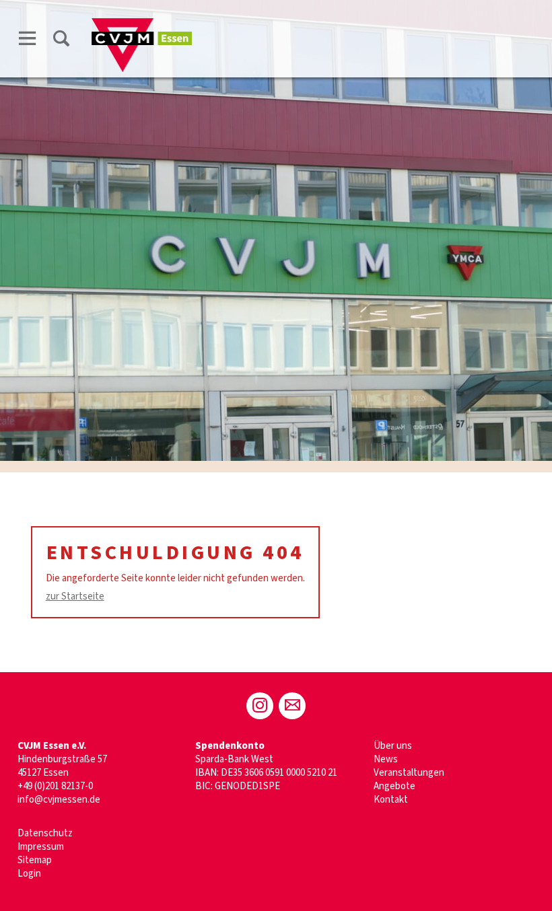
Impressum (41, 847)
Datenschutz (45, 833)
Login (29, 874)
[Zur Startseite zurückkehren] (142, 24)
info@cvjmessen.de (59, 800)
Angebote (394, 786)
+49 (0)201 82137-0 (55, 786)
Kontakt (391, 800)
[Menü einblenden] (28, 38)
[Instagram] (259, 705)
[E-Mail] (292, 705)
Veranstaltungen (409, 773)
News (386, 759)
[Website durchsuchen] (61, 38)
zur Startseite (75, 596)
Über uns (393, 746)
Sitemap (35, 860)
